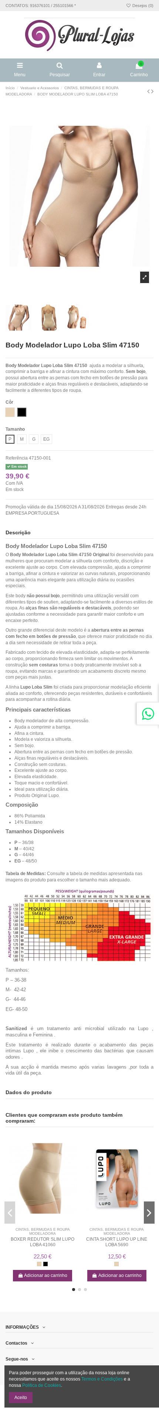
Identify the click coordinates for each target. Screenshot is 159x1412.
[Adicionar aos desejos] (38, 1221)
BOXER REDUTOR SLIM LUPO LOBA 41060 (42, 1242)
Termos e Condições (102, 1379)
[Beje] (39, 1264)
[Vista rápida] (47, 1221)
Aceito (20, 1397)
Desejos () (142, 5)
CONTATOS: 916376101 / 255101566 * (41, 5)
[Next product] (152, 91)
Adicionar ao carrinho (45, 1275)
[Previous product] (149, 91)
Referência (17, 458)
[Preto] (45, 1264)
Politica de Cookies (41, 1385)
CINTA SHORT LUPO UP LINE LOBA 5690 (116, 1242)
